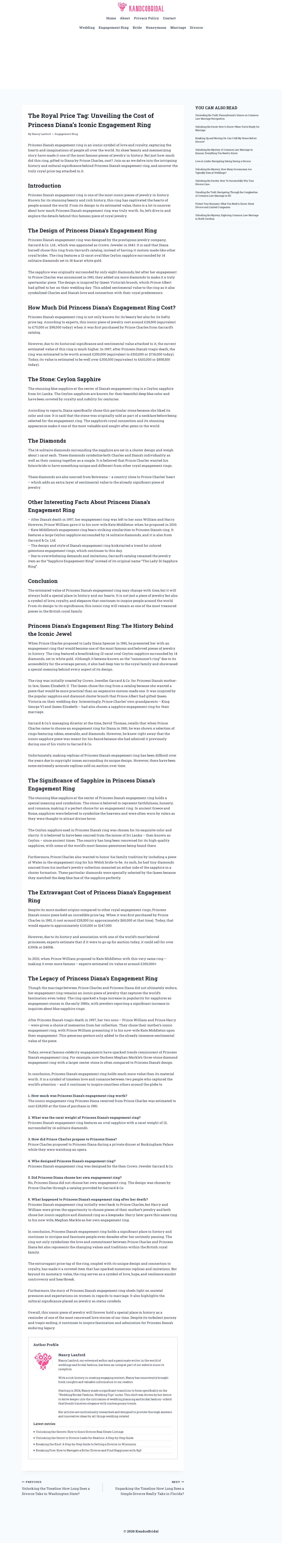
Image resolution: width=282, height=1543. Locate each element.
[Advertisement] (141, 61)
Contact (169, 18)
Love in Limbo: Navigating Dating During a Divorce (223, 161)
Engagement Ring (114, 27)
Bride (137, 27)
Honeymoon (156, 27)
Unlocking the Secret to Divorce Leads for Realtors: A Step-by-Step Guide (85, 1438)
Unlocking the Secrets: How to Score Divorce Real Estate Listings (80, 1432)
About (125, 18)
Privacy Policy (146, 18)
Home (111, 18)
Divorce (196, 27)
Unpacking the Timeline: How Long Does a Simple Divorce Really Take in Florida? (149, 1488)
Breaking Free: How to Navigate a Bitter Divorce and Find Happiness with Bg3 (88, 1450)
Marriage (178, 27)
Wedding (87, 27)
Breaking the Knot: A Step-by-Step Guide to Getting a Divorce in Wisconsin (86, 1444)
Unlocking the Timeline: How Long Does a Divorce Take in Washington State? (56, 1488)
